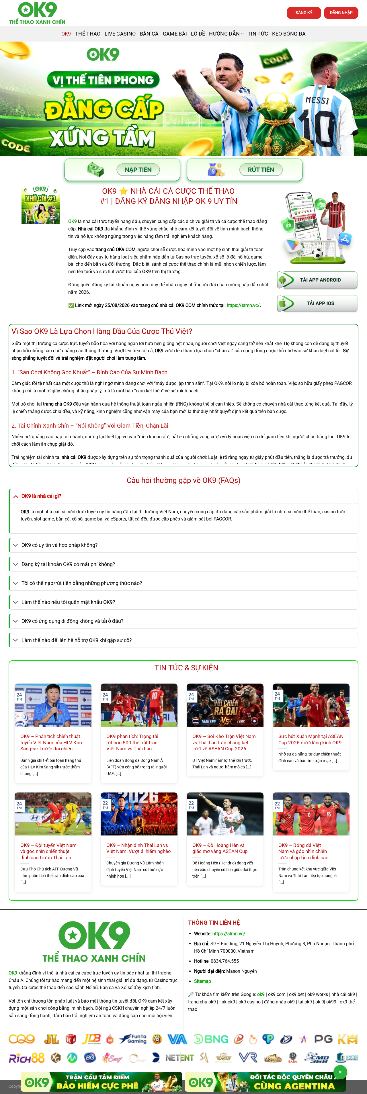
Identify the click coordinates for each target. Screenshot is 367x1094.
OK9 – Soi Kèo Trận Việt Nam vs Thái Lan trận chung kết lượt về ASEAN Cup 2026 (224, 742)
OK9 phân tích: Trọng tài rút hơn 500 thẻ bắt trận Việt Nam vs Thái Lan (132, 742)
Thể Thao (88, 34)
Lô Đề (198, 34)
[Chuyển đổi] (15, 496)
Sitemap (202, 981)
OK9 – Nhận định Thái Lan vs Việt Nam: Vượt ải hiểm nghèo (138, 848)
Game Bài (175, 34)
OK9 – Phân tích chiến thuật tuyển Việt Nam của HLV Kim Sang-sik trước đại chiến (51, 742)
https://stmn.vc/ (228, 933)
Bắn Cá (149, 34)
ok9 (261, 994)
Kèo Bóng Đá (289, 34)
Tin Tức (258, 34)
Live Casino (120, 34)
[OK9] (37, 13)
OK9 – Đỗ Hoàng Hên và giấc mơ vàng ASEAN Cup (220, 848)
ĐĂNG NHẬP (341, 12)
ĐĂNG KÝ (304, 12)
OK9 (66, 34)
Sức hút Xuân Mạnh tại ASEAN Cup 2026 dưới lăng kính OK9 (310, 739)
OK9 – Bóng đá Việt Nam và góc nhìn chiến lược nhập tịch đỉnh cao (303, 851)
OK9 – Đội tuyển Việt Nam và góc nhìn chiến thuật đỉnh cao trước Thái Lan (48, 851)
